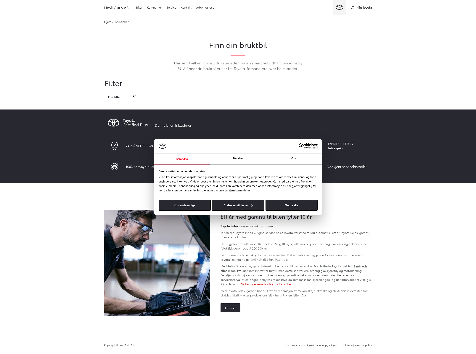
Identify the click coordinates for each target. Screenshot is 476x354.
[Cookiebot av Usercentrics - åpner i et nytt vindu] (301, 146)
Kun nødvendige (184, 205)
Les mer (230, 308)
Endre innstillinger (236, 205)
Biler (139, 7)
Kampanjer (154, 7)
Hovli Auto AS (116, 7)
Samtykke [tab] (182, 159)
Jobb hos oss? (206, 7)
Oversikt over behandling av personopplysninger (309, 345)
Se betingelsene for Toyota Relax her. (267, 284)
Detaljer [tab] (238, 158)
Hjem (107, 21)
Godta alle (291, 205)
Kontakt (186, 7)
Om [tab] (293, 158)
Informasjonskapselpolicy (357, 345)
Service (171, 7)
